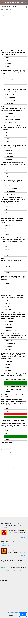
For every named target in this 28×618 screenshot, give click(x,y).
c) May (6, 252)
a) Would (6, 246)
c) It (5, 212)
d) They (6, 215)
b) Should (6, 249)
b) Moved (7, 303)
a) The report (8, 361)
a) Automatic (7, 283)
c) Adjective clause (9, 346)
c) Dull (6, 173)
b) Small (6, 286)
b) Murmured (7, 364)
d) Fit (5, 85)
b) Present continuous (10, 188)
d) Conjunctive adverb (10, 330)
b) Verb (6, 60)
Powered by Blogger (15, 612)
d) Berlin (6, 272)
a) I (5, 264)
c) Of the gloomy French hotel (12, 119)
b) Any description (9, 80)
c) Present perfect (9, 100)
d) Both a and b (8, 292)
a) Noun (6, 57)
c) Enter (6, 138)
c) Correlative (8, 327)
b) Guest (6, 135)
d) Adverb (7, 66)
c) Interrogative (8, 156)
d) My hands (7, 370)
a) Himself (7, 225)
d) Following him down (10, 122)
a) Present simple (9, 94)
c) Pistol (6, 289)
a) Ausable (7, 300)
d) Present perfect (9, 194)
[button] (26, 7)
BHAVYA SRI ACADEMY (14, 2)
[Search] (26, 3)
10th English (7, 449)
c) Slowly (6, 306)
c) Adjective (7, 63)
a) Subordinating (8, 321)
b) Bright (6, 170)
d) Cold (6, 176)
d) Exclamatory (8, 159)
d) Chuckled (7, 234)
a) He (5, 133)
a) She (6, 206)
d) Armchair (7, 309)
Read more (24, 537)
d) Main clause (8, 349)
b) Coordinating (8, 324)
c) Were (6, 269)
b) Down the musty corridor (11, 116)
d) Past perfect (8, 103)
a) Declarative (8, 150)
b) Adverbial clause (9, 343)
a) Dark (6, 168)
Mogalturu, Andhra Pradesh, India (16, 452)
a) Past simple (8, 185)
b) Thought (7, 267)
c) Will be (6, 367)
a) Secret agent (8, 77)
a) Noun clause (8, 340)
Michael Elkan (17, 615)
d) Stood (6, 141)
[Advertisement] (14, 501)
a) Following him (8, 113)
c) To (5, 231)
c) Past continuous (9, 191)
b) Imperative (8, 153)
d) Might (6, 255)
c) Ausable (7, 82)
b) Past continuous (9, 97)
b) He (5, 209)
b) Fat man (7, 228)
